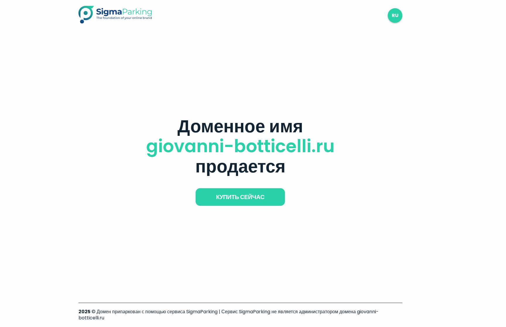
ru (395, 15)
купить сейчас (240, 197)
